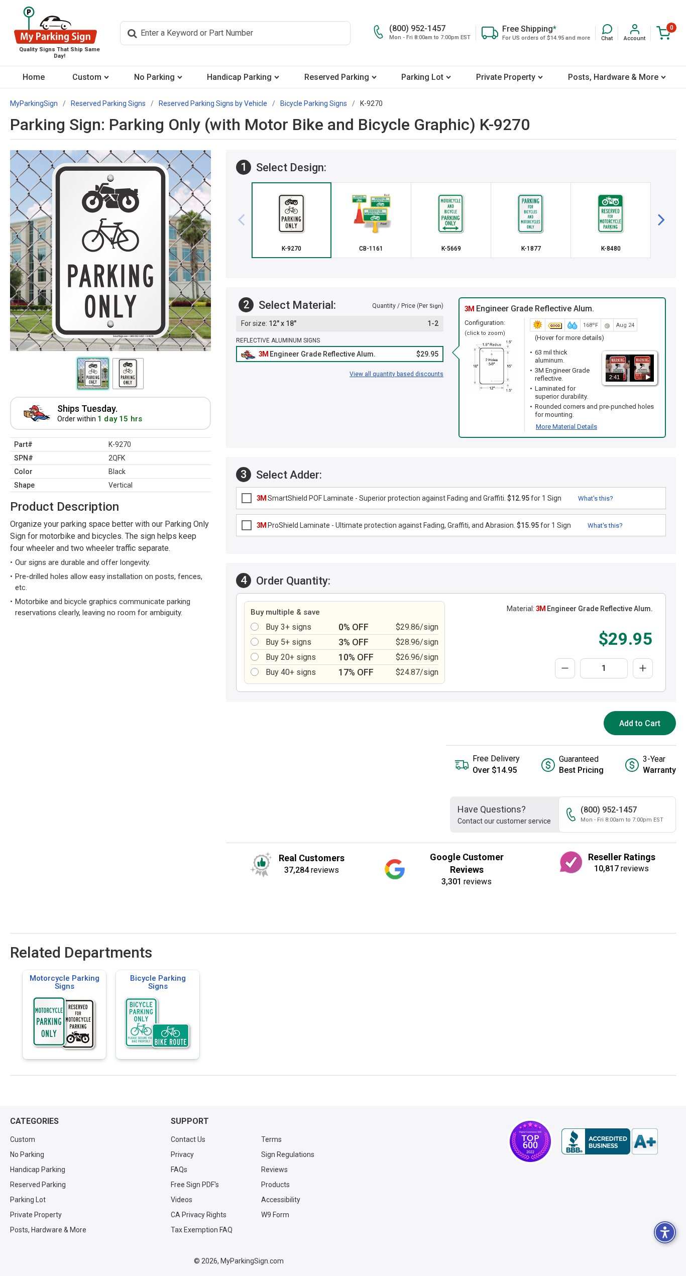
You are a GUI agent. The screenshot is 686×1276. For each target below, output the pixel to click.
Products (275, 1185)
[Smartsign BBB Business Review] (609, 1141)
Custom (86, 77)
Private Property (505, 77)
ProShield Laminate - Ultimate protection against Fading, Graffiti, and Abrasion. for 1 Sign (414, 525)
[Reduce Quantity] (565, 668)
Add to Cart (639, 723)
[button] (607, 33)
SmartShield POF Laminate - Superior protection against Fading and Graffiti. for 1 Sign (409, 498)
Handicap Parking (239, 77)
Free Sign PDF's (195, 1185)
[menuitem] (34, 77)
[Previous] (245, 219)
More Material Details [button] (566, 426)
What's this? (595, 498)
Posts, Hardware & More (613, 77)
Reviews (274, 1170)
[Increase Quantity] (643, 668)
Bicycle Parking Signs (158, 982)
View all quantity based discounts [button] (396, 374)
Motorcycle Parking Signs (64, 982)
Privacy (182, 1154)
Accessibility (280, 1200)
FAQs (179, 1170)
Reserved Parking (336, 77)
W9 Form (275, 1215)
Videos (181, 1200)
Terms (271, 1139)
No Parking (154, 77)
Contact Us (188, 1139)
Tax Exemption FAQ (202, 1230)
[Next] (657, 219)
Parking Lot (422, 77)
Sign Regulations (287, 1154)
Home (34, 77)
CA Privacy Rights (198, 1215)
